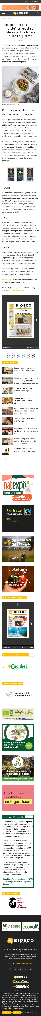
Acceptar (6, 1012)
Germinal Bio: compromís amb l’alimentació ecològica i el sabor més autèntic (26, 410)
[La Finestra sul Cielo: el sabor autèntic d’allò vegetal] (7, 390)
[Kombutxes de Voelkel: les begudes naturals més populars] (7, 451)
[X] (31, 969)
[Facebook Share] (8, 356)
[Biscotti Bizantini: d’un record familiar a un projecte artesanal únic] (7, 431)
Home (4, 18)
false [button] (4, 925)
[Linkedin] (20, 969)
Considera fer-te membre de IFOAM (18, 879)
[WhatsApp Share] (23, 356)
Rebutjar (17, 1012)
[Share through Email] (28, 356)
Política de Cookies (8, 1003)
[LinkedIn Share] (18, 356)
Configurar (27, 1012)
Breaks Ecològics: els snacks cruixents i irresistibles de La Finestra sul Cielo (25, 441)
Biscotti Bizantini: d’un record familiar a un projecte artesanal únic (26, 431)
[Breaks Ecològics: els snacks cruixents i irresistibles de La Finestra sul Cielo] (7, 441)
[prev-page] (3, 459)
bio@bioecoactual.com (24, 963)
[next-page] (6, 459)
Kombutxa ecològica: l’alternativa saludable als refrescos (23, 400)
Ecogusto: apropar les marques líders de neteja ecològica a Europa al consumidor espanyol (26, 380)
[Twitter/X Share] (13, 356)
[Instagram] (15, 969)
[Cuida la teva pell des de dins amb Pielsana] (7, 421)
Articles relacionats (10, 362)
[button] (3, 13)
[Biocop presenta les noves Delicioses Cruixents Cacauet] (7, 370)
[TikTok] (26, 969)
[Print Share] (33, 356)
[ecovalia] (11, 926)
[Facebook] (10, 969)
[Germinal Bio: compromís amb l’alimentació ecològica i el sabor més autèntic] (7, 411)
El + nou (10, 18)
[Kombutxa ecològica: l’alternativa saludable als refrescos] (7, 400)
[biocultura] (31, 926)
